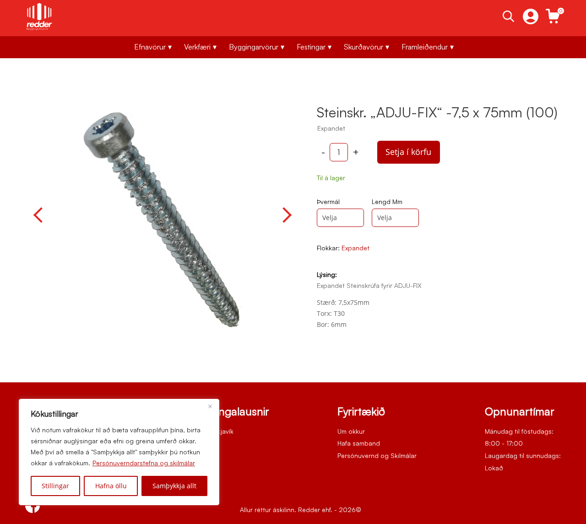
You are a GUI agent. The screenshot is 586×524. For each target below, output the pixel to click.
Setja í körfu (408, 151)
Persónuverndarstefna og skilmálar (143, 463)
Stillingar (55, 485)
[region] (119, 452)
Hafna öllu (111, 485)
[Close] (210, 406)
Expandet (355, 248)
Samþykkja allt (174, 485)
